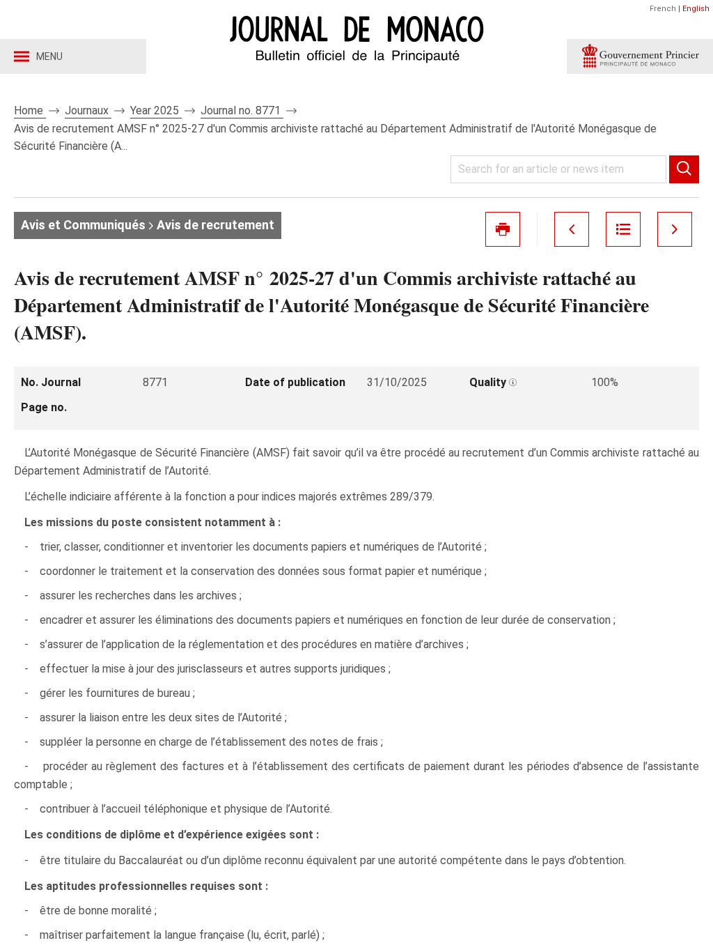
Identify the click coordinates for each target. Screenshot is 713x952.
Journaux (88, 110)
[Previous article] (571, 229)
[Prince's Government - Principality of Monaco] (640, 56)
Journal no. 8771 (242, 110)
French (663, 8)
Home (30, 110)
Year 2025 (156, 110)
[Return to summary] (623, 229)
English (696, 8)
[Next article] (674, 229)
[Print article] (502, 229)
